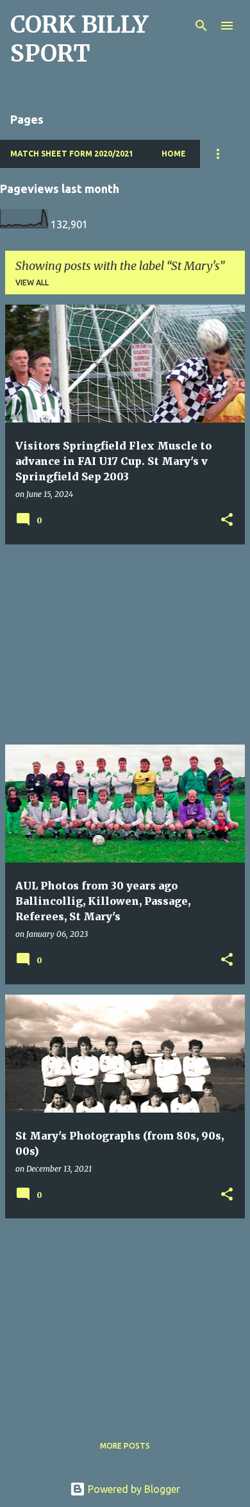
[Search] (201, 25)
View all (32, 282)
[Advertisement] (125, 644)
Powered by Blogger (132, 1489)
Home (174, 153)
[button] (227, 520)
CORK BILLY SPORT (79, 39)
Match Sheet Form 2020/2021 (71, 153)
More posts (125, 1446)
